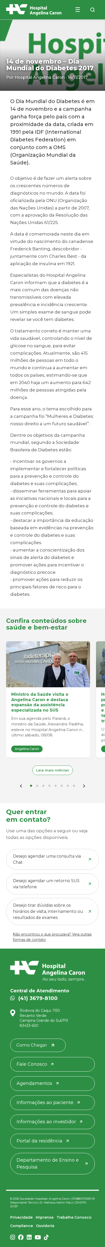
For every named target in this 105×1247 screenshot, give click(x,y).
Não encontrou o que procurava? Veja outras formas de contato (52, 937)
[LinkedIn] (29, 1238)
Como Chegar (31, 1045)
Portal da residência (39, 1141)
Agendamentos (34, 1083)
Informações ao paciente (45, 1102)
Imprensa (45, 1217)
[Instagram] (12, 1238)
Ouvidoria (45, 1225)
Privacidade (21, 1217)
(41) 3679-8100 (38, 998)
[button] (31, 786)
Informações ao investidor (46, 1122)
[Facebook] (21, 1238)
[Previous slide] (21, 785)
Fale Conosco (32, 1064)
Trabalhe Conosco (74, 1217)
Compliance (21, 1225)
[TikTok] (46, 1238)
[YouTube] (38, 1238)
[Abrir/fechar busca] (92, 9)
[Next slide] (84, 785)
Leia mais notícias (52, 770)
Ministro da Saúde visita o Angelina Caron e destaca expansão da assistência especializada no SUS (39, 702)
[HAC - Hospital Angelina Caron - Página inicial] (33, 9)
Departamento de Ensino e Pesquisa (48, 1163)
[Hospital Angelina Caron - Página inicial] (52, 971)
